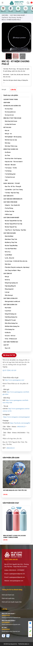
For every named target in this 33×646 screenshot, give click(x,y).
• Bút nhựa (7, 143)
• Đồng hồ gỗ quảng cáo (11, 283)
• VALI (6, 180)
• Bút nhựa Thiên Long (10, 146)
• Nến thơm (7, 264)
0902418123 (6, 615)
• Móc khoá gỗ (8, 295)
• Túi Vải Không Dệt (9, 174)
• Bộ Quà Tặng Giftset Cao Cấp (13, 223)
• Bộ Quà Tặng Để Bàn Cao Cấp (13, 220)
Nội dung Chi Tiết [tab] (9, 355)
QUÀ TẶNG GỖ (8, 273)
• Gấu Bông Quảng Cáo (10, 317)
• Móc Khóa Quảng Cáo (11, 323)
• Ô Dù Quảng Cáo (9, 329)
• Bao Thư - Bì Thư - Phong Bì (12, 186)
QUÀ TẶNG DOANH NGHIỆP (11, 217)
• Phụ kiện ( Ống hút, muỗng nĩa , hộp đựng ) (16, 267)
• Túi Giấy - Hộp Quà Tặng (11, 192)
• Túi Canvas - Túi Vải (10, 168)
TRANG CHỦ (3, 11)
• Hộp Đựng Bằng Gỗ (10, 286)
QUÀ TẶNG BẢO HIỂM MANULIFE (13, 199)
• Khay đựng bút (8, 289)
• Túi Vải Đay (7, 171)
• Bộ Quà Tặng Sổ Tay (10, 227)
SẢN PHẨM (18, 11)
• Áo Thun (7, 155)
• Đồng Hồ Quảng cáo (10, 314)
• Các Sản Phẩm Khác (10, 248)
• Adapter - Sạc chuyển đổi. (12, 205)
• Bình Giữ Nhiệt (8, 236)
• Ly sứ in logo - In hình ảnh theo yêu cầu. (16, 261)
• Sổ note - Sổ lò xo (9, 335)
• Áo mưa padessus (10, 112)
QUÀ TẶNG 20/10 (8, 196)
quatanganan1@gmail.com (17, 573)
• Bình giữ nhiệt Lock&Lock (12, 301)
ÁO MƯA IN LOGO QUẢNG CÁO (12, 105)
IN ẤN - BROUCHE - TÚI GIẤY (12, 183)
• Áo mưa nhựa (8, 108)
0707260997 (6, 622)
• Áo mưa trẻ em (9, 115)
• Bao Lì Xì (7, 348)
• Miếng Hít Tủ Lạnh (10, 320)
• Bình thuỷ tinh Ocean (10, 121)
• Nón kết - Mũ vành (10, 164)
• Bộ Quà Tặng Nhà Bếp (11, 245)
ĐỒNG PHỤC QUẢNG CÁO (11, 149)
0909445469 (6, 629)
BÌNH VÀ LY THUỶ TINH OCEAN (12, 118)
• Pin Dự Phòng (8, 208)
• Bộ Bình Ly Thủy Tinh (10, 242)
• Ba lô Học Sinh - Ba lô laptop (13, 158)
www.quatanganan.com (16, 581)
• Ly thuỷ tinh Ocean (10, 124)
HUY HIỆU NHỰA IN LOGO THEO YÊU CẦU (15, 490)
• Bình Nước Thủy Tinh (10, 239)
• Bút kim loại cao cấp (10, 140)
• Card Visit (7, 311)
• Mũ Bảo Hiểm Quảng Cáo (11, 326)
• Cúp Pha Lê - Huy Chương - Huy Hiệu (15, 230)
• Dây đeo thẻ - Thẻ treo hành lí (13, 161)
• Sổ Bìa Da (7, 332)
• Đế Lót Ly (7, 251)
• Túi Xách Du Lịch (9, 177)
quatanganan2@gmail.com (17, 577)
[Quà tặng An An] (16, 2)
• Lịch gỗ (6, 292)
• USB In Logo (8, 214)
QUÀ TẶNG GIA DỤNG (10, 233)
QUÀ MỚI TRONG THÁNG (11, 99)
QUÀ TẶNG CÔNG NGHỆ (10, 202)
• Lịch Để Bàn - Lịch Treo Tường (13, 189)
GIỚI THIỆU (10, 11)
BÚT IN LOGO (7, 127)
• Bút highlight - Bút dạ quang (12, 136)
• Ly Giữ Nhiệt (8, 255)
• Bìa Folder (7, 307)
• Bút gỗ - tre (8, 133)
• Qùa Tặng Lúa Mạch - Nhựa (12, 270)
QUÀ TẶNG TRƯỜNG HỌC (11, 342)
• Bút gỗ (6, 276)
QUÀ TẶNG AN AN (9, 370)
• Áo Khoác (7, 152)
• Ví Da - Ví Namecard (10, 338)
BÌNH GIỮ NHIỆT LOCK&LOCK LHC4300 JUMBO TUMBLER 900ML (14, 536)
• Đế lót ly (7, 279)
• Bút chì (6, 130)
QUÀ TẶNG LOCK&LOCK (10, 298)
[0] (30, 3)
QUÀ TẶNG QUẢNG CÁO (10, 304)
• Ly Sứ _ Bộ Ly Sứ (9, 258)
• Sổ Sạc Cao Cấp (9, 211)
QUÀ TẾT (6, 345)
